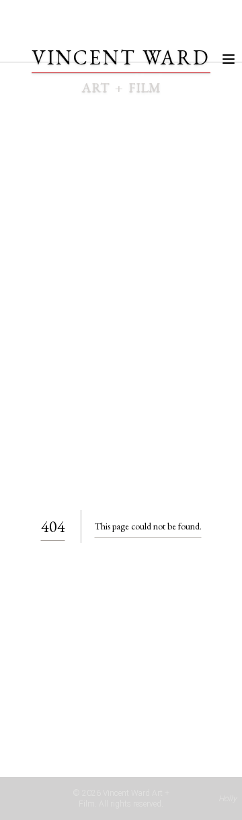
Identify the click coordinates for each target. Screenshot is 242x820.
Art (95, 87)
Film (144, 87)
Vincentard (121, 57)
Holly (227, 798)
